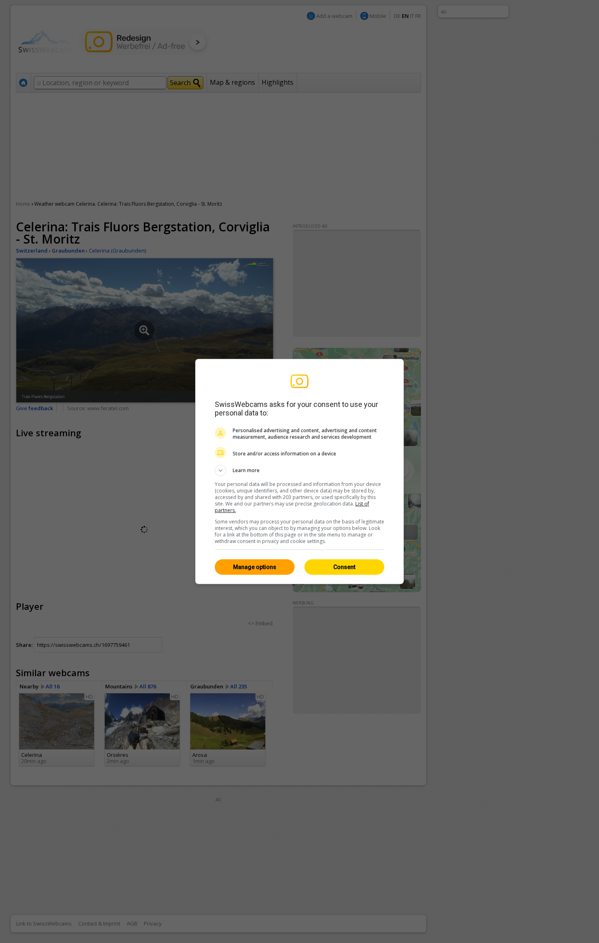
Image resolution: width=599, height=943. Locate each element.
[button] (299, 470)
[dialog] (299, 471)
